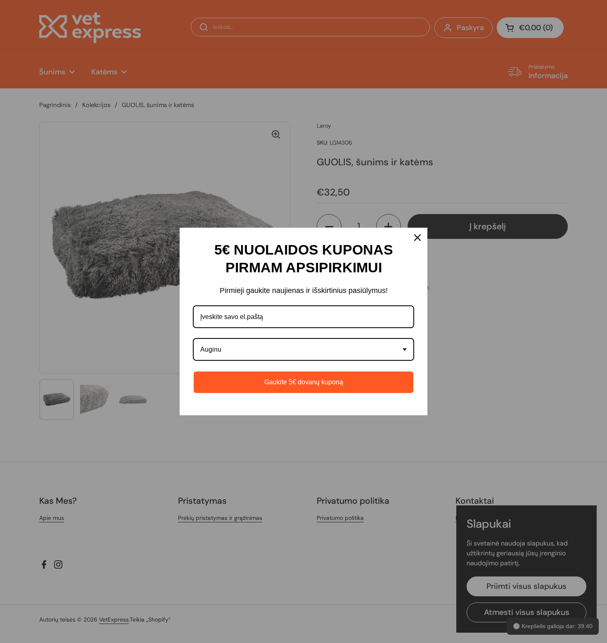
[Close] (417, 238)
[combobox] (303, 349)
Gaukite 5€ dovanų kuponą (303, 382)
